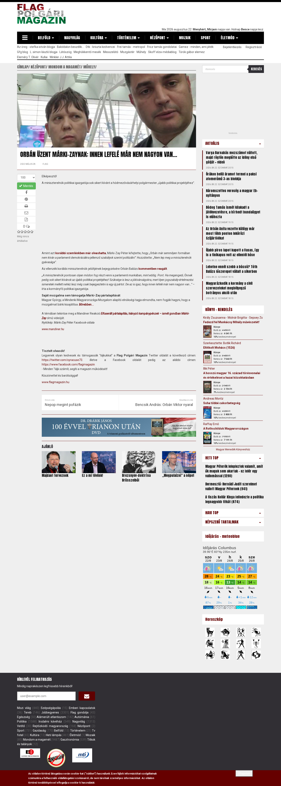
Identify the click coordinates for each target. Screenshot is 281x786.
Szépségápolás (51, 708)
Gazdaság (39, 730)
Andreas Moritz (213, 398)
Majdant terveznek (55, 475)
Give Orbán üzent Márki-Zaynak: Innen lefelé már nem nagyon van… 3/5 (25, 231)
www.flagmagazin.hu (55, 382)
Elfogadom (244, 773)
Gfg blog (22, 52)
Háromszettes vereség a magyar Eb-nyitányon (232, 193)
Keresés (256, 69)
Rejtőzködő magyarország (50, 726)
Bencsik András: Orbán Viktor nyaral (164, 404)
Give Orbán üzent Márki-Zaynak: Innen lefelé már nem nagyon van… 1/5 (18, 231)
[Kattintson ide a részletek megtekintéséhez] (207, 331)
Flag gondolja (79, 712)
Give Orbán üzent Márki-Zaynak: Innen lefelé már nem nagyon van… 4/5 (28, 231)
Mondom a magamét (37, 739)
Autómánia (81, 717)
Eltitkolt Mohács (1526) (219, 347)
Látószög (65, 52)
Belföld (44, 37)
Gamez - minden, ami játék (196, 46)
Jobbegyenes (50, 712)
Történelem (126, 37)
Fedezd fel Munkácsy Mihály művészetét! (231, 322)
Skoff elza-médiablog (162, 52)
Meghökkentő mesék (87, 52)
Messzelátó (110, 52)
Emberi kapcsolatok (82, 708)
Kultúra (96, 37)
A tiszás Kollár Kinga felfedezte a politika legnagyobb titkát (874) (234, 499)
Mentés (28, 186)
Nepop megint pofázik (63, 404)
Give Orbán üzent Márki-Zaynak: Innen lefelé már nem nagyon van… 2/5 (22, 231)
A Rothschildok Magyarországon (225, 428)
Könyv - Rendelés (218, 309)
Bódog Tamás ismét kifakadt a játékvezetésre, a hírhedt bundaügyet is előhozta (233, 212)
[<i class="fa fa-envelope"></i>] (87, 696)
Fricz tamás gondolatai (162, 46)
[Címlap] (43, 14)
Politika (22, 721)
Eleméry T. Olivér (28, 57)
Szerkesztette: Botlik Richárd (222, 343)
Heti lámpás (53, 735)
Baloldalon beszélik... (70, 46)
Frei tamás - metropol (131, 46)
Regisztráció (254, 47)
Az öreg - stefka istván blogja (36, 46)
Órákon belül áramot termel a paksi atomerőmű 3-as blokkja (231, 176)
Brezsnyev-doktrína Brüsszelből (136, 478)
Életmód (228, 37)
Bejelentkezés (232, 47)
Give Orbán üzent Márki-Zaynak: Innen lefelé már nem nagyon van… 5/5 (32, 231)
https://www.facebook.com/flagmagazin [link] (68, 364)
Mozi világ (24, 708)
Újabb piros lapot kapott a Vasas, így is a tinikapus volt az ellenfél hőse (232, 252)
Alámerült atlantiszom (51, 717)
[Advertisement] (189, 13)
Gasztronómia (69, 739)
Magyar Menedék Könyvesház (233, 449)
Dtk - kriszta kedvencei (100, 46)
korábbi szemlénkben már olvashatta (80, 253)
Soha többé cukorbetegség (221, 403)
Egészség (23, 717)
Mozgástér (127, 52)
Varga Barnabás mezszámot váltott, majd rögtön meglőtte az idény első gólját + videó (231, 157)
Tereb (27, 712)
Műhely (141, 52)
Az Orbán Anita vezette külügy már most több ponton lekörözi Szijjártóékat (230, 233)
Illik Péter (209, 368)
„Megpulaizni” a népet (178, 475)
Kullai (44, 57)
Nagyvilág (72, 37)
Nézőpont (157, 37)
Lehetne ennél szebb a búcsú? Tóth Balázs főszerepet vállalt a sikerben (231, 269)
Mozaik (184, 37)
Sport (205, 37)
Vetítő (21, 726)
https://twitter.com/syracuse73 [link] (62, 360)
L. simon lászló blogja (43, 52)
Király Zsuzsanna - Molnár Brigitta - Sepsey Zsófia (235, 317)
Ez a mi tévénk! (92, 475)
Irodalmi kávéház (50, 721)
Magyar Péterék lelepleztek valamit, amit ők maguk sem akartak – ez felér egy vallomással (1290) (234, 471)
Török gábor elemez (192, 52)
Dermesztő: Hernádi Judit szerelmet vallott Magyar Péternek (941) (231, 486)
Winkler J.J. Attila (61, 57)
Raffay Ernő (211, 424)
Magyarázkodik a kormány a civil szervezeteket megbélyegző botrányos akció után (229, 288)
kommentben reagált (152, 268)
